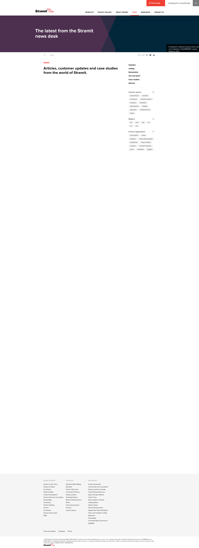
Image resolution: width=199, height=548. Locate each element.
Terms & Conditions (50, 531)
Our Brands (47, 510)
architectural (133, 142)
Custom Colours (71, 510)
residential (143, 103)
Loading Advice (93, 502)
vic (131, 126)
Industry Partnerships (50, 513)
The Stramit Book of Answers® (98, 521)
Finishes (68, 508)
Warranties (91, 515)
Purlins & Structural (72, 489)
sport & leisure (134, 95)
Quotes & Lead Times (50, 484)
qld (143, 122)
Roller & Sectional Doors (74, 500)
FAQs (45, 515)
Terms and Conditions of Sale (97, 513)
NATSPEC (91, 523)
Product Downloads (94, 484)
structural (133, 146)
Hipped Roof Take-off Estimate (98, 510)
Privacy (70, 531)
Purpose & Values (49, 487)
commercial (133, 99)
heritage (144, 106)
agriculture (133, 110)
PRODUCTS (89, 12)
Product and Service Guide (97, 489)
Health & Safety (48, 492)
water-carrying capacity (146, 139)
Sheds (68, 502)
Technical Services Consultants (53, 497)
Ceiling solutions (71, 495)
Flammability (92, 518)
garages (149, 149)
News (52, 55)
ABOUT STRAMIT (122, 12)
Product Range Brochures (96, 492)
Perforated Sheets (72, 497)
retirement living (145, 110)
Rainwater (69, 487)
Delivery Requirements (95, 508)
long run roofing (145, 142)
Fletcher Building (49, 505)
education (133, 103)
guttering (132, 139)
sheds (143, 135)
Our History (47, 489)
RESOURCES (145, 12)
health (132, 113)
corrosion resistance (145, 146)
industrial (145, 95)
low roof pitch (134, 135)
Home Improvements (72, 505)
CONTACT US (159, 12)
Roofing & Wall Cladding (73, 484)
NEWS (134, 12)
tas (137, 126)
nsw (137, 122)
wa (131, 122)
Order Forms (92, 497)
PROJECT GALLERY (105, 12)
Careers (46, 508)
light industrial (134, 106)
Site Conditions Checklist (96, 500)
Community (47, 502)
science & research (146, 99)
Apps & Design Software (96, 495)
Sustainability (48, 500)
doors (131, 149)
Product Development (51, 495)
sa (148, 122)
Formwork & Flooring (72, 492)
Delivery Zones (93, 505)
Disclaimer (61, 531)
